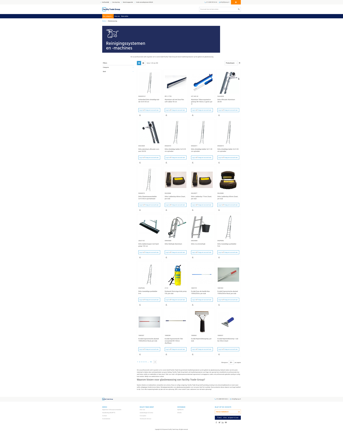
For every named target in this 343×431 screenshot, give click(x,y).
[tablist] (171, 16)
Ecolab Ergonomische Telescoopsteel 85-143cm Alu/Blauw (174, 341)
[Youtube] (225, 422)
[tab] (108, 16)
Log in (141, 110)
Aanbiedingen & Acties (146, 412)
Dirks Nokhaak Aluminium (173, 244)
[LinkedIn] (222, 422)
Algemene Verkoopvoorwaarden (111, 409)
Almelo (179, 412)
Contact (104, 416)
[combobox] (220, 9)
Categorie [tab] (106, 67)
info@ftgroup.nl (236, 399)
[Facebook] (216, 422)
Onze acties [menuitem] (124, 16)
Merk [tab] (104, 71)
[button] (140, 115)
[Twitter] (219, 422)
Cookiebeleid (106, 419)
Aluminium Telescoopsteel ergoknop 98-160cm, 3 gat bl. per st (201, 102)
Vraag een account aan (152, 110)
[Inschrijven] (239, 412)
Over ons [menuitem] (117, 16)
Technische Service (145, 419)
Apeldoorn (180, 409)
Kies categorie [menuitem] (107, 16)
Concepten (143, 416)
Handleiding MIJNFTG (108, 412)
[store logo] (111, 9)
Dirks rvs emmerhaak (198, 244)
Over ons (142, 409)
